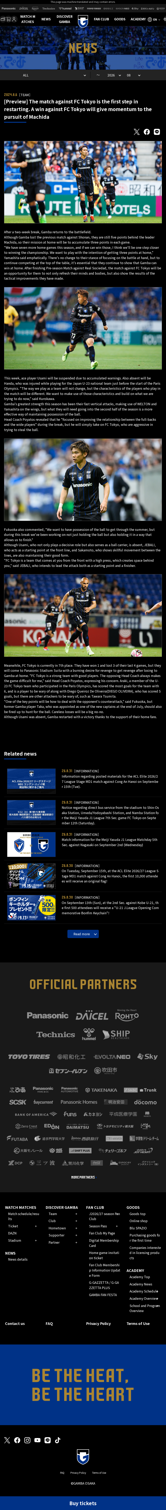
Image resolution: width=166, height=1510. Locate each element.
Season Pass (98, 1226)
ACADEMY (138, 19)
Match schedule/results (23, 1216)
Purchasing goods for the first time (145, 1238)
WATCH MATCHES (27, 19)
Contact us (15, 1323)
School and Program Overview (145, 1308)
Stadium (14, 1240)
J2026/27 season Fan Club (104, 1216)
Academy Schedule (144, 1291)
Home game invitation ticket (104, 1255)
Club (52, 1220)
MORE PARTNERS (83, 1177)
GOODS (120, 19)
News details (18, 1259)
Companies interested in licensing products (145, 1252)
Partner (54, 1242)
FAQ (49, 1323)
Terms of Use (138, 1323)
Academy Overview (144, 1298)
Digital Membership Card (104, 1243)
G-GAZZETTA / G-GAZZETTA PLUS (104, 1285)
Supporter (56, 1235)
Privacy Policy (98, 1323)
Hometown (57, 1228)
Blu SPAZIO (138, 1228)
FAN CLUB (101, 19)
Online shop (139, 1220)
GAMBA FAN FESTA (103, 1294)
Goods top (138, 1213)
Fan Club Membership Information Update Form (104, 1270)
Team (53, 1213)
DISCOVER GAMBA (64, 19)
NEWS (46, 19)
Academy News (141, 1284)
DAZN (12, 1233)
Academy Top (140, 1276)
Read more (81, 933)
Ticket (13, 1226)
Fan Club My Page (102, 1233)
